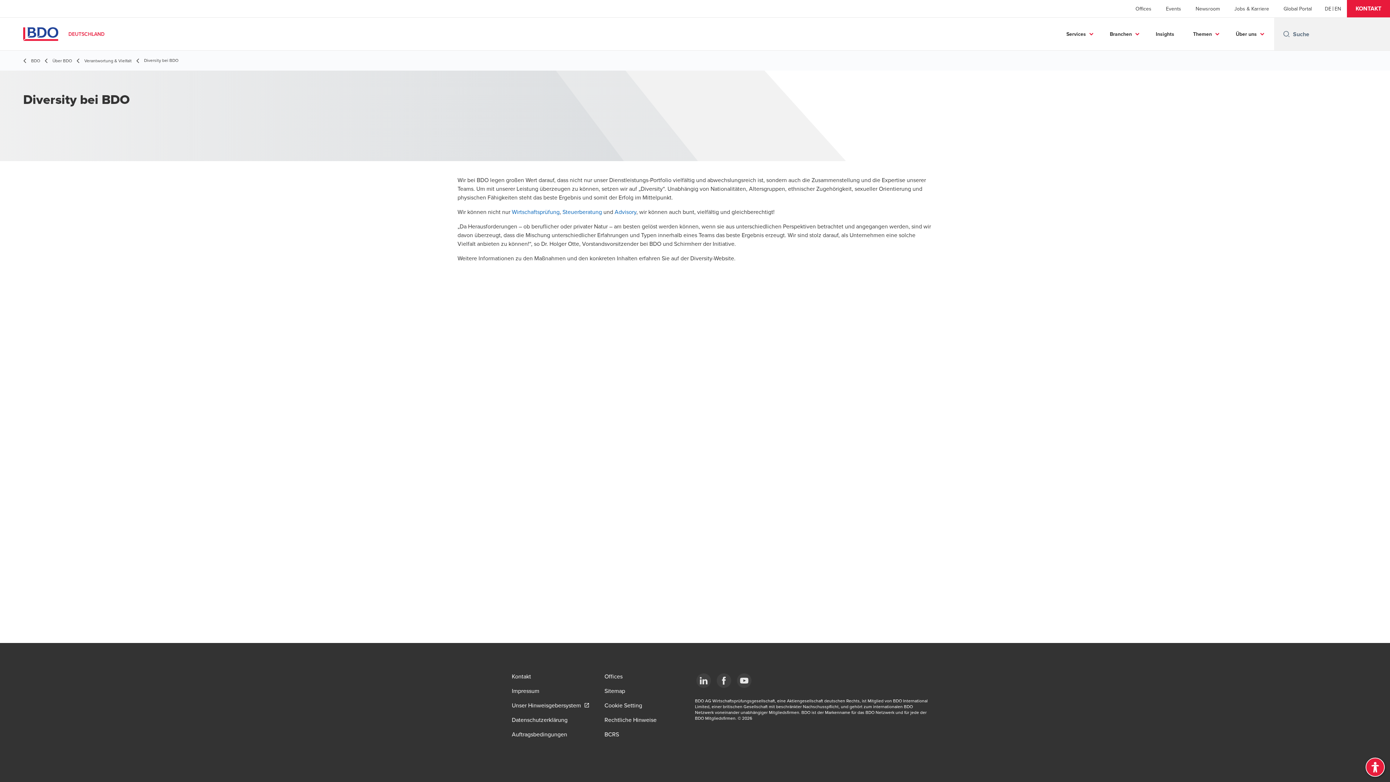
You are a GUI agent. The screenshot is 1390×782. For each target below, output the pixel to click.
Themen (1202, 34)
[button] (1368, 8)
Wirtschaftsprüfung (536, 212)
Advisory (625, 212)
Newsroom (1208, 8)
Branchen (1121, 34)
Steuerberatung (582, 212)
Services (1076, 34)
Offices (1143, 8)
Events (1173, 8)
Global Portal (1298, 8)
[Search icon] (1286, 34)
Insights (1165, 34)
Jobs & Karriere (1251, 8)
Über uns (1246, 34)
